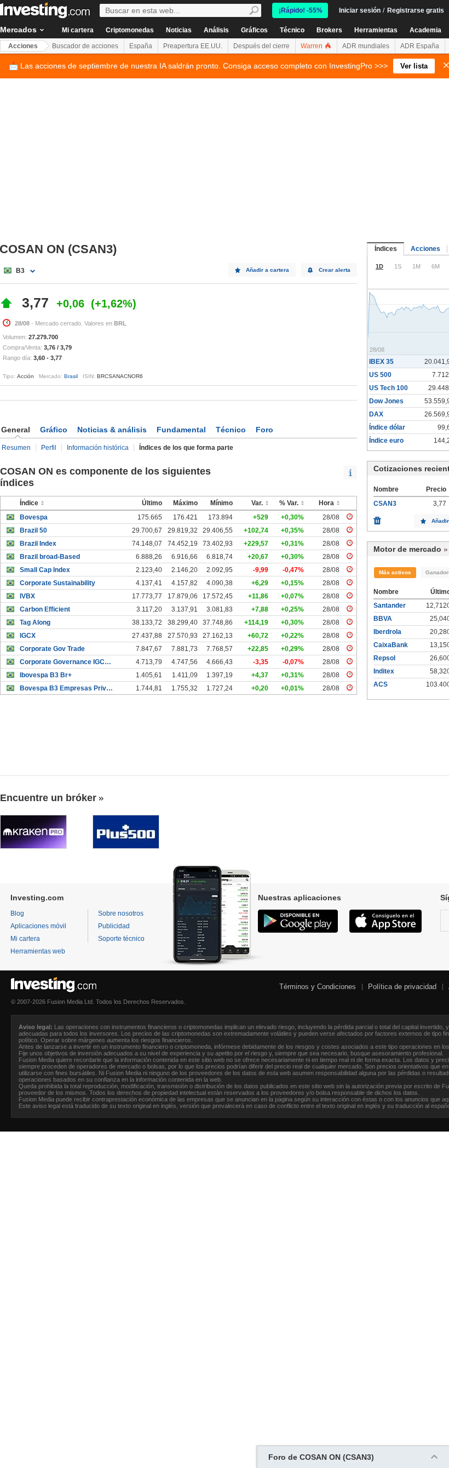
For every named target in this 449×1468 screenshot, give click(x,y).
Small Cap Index (45, 570)
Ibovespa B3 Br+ (46, 675)
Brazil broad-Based (50, 557)
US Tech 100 (388, 388)
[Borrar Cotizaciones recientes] (377, 518)
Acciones (23, 46)
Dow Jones (386, 401)
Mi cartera (78, 30)
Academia (425, 30)
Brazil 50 (33, 530)
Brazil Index (38, 543)
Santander (389, 605)
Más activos (395, 572)
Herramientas (376, 30)
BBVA (382, 618)
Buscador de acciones (85, 46)
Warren (312, 46)
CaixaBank (390, 645)
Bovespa (34, 517)
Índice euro (386, 440)
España (140, 46)
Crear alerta (334, 270)
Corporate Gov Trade (52, 649)
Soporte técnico (121, 939)
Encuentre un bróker (48, 797)
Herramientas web (37, 951)
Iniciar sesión (360, 10)
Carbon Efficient (45, 609)
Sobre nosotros (120, 913)
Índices (386, 249)
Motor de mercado (407, 549)
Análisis (216, 30)
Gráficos (254, 30)
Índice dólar (387, 427)
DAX (376, 414)
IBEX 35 (381, 361)
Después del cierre (261, 46)
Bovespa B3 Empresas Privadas (66, 688)
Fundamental (181, 429)
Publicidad (114, 926)
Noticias (179, 30)
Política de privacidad (402, 987)
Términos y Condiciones (317, 987)
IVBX (27, 596)
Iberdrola (387, 632)
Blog (17, 913)
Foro (264, 429)
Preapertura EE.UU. (192, 46)
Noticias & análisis (112, 429)
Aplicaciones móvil (38, 926)
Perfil (48, 448)
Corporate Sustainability (57, 583)
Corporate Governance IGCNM (66, 662)
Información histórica (98, 448)
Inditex (383, 671)
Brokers (329, 30)
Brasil (71, 376)
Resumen (16, 448)
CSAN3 (384, 503)
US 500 (380, 375)
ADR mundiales (365, 46)
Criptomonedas (130, 30)
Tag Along (35, 622)
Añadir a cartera (267, 270)
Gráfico (53, 429)
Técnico (292, 30)
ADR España (419, 46)
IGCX (28, 635)
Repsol (384, 658)
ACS (380, 684)
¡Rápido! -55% (301, 10)
